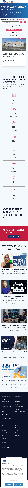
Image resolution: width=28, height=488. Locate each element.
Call (19, 38)
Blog (16, 432)
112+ (14, 113)
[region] (13, 472)
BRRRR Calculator (6, 411)
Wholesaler (17, 401)
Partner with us (5, 450)
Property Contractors (20, 409)
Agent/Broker (18, 404)
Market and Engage (6, 406)
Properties (3, 19)
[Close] (24, 459)
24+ (14, 168)
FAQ (16, 427)
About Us (4, 445)
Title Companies (18, 414)
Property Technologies (20, 411)
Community (17, 438)
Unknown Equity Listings (12, 19)
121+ (14, 99)
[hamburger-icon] (25, 2)
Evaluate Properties (6, 404)
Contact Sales (5, 427)
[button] (21, 22)
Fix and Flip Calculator (7, 418)
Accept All (18, 484)
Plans (3, 425)
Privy (3, 435)
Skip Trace (22, 38)
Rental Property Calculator (5, 415)
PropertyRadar (5, 438)
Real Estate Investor (19, 399)
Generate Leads (5, 401)
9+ (14, 195)
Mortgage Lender (19, 406)
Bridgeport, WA (21, 19)
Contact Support (5, 447)
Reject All (9, 484)
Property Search (18, 435)
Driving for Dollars (6, 399)
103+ (14, 127)
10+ (14, 181)
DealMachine (5, 433)
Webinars (17, 430)
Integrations (18, 416)
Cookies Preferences (13, 480)
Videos (16, 425)
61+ (14, 154)
